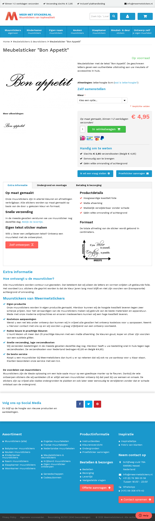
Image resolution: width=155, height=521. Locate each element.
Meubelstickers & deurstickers (52, 456)
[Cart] (145, 16)
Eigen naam (56, 31)
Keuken (77, 31)
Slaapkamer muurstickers (20, 465)
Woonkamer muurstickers (20, 468)
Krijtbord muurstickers (57, 461)
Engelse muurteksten (56, 441)
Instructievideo (91, 441)
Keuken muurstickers (17, 452)
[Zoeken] (113, 16)
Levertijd (87, 476)
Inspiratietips (128, 441)
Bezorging (88, 473)
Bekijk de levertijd (32, 221)
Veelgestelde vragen (94, 480)
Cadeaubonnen (52, 477)
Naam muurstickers (16, 461)
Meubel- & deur (120, 31)
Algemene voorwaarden (32, 517)
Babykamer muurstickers (20, 448)
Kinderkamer (34, 31)
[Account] (127, 16)
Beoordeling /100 (69, 517)
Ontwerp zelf (142, 31)
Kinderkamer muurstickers (11, 456)
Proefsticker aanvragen (132, 173)
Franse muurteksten (56, 445)
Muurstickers (13, 31)
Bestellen (87, 469)
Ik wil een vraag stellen (93, 173)
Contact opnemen (136, 499)
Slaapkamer (99, 31)
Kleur (81, 95)
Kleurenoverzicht (92, 445)
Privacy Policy (9, 517)
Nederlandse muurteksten (59, 448)
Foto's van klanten (131, 445)
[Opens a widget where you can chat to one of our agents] (143, 515)
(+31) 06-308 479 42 (132, 491)
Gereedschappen (53, 474)
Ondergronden (90, 448)
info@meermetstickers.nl (140, 4)
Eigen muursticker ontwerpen (53, 465)
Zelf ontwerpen (19, 244)
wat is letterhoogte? (125, 82)
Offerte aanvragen (94, 487)
